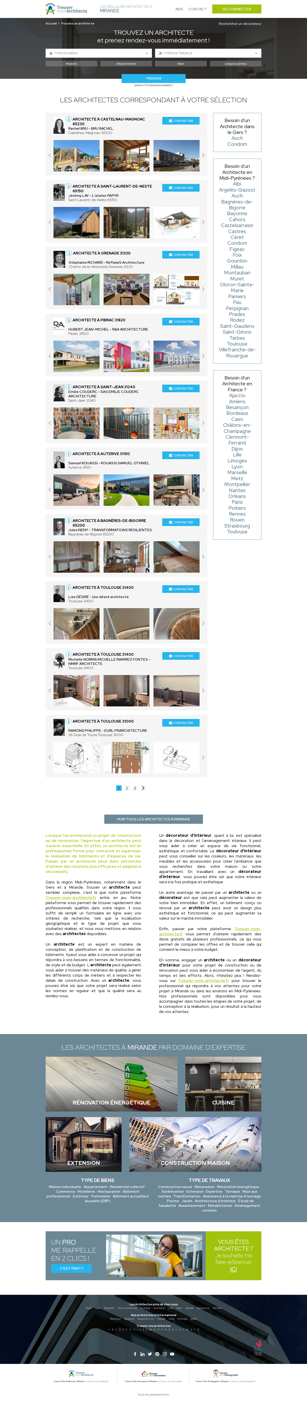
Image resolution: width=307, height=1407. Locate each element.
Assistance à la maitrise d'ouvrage (232, 1196)
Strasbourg (203, 1308)
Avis (179, 9)
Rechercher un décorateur (240, 23)
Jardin (187, 1201)
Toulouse (145, 1308)
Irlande (161, 1319)
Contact (198, 9)
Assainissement (191, 1205)
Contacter (183, 121)
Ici (233, 1269)
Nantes (189, 1308)
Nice (179, 1308)
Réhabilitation (220, 1205)
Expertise (214, 1191)
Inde (171, 1319)
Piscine (173, 1201)
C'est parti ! (71, 1268)
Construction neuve (175, 1186)
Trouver (153, 78)
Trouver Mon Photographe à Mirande (212, 1381)
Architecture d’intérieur (215, 1201)
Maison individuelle (65, 1186)
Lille (170, 1308)
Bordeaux (159, 1308)
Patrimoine (100, 1196)
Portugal (182, 1319)
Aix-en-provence (127, 1308)
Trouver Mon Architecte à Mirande (68, 1381)
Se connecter (237, 9)
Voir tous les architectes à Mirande (153, 819)
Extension (194, 1191)
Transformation (186, 1196)
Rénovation (204, 1186)
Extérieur (81, 1196)
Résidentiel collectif (127, 1186)
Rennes (217, 1308)
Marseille (109, 1308)
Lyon (97, 1308)
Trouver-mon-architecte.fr (71, 897)
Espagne (129, 1319)
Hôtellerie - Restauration (99, 1191)
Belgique (115, 1319)
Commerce (65, 1191)
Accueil (51, 23)
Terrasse (232, 1191)
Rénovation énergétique (238, 1186)
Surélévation (173, 1191)
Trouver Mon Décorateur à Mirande (141, 1381)
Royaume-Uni (146, 1319)
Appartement (95, 1186)
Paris (88, 1308)
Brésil (194, 1319)
